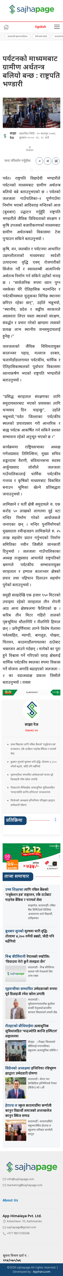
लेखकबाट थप (31, 730)
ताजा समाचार (16, 877)
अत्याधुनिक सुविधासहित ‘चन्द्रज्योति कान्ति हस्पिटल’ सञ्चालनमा (31, 1031)
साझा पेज (13, 136)
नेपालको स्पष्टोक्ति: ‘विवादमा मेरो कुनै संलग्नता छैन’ (27, 959)
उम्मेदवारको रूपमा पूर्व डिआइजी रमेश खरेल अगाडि (31, 991)
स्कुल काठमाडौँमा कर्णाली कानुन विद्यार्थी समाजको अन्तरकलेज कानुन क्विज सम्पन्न (28, 1111)
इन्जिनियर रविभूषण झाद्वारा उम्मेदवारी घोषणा (30, 1070)
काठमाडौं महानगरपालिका (17, 36)
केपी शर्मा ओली (41, 36)
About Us (10, 1200)
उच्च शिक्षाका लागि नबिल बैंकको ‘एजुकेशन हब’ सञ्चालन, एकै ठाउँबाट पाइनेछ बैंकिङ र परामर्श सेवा (33, 749)
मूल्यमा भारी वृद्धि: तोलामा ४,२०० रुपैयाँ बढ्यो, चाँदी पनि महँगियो (29, 936)
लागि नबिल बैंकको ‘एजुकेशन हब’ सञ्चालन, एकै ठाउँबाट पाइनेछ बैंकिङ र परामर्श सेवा (28, 895)
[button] (56, 27)
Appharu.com (41, 1272)
